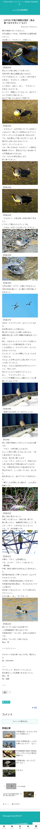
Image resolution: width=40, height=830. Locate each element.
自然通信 (7, 702)
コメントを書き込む (20, 721)
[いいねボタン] (4, 692)
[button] (36, 431)
